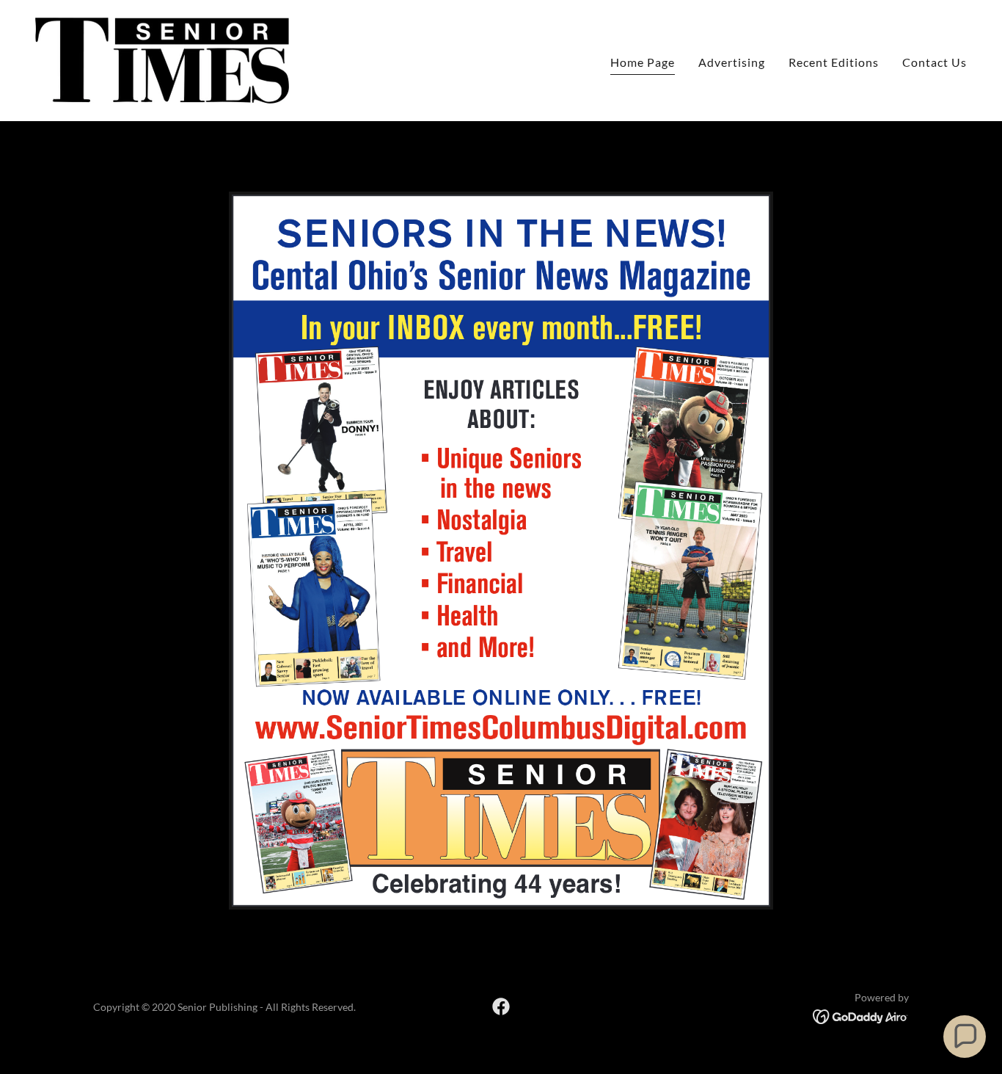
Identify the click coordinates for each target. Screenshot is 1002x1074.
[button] (964, 1036)
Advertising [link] (731, 62)
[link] (162, 59)
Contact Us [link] (934, 62)
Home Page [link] (642, 62)
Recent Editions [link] (834, 62)
